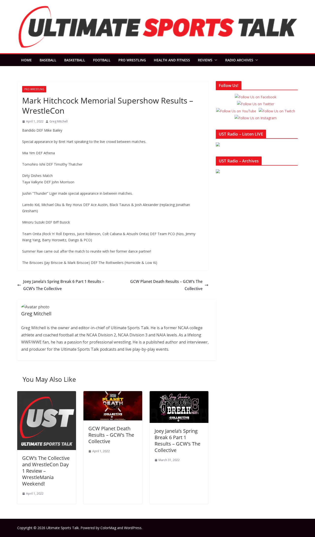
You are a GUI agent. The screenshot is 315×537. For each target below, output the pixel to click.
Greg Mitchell (58, 121)
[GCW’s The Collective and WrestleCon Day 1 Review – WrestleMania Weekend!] (46, 394)
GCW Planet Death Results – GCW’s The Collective (166, 285)
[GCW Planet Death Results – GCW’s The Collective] (112, 394)
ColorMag (108, 527)
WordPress (133, 527)
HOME (26, 60)
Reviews (205, 60)
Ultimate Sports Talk (62, 527)
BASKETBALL (74, 60)
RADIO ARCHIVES (239, 60)
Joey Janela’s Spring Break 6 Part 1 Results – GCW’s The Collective (63, 285)
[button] (214, 60)
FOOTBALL (101, 60)
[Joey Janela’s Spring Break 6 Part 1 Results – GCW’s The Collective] (179, 394)
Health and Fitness (172, 60)
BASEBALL (48, 60)
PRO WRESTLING (132, 60)
